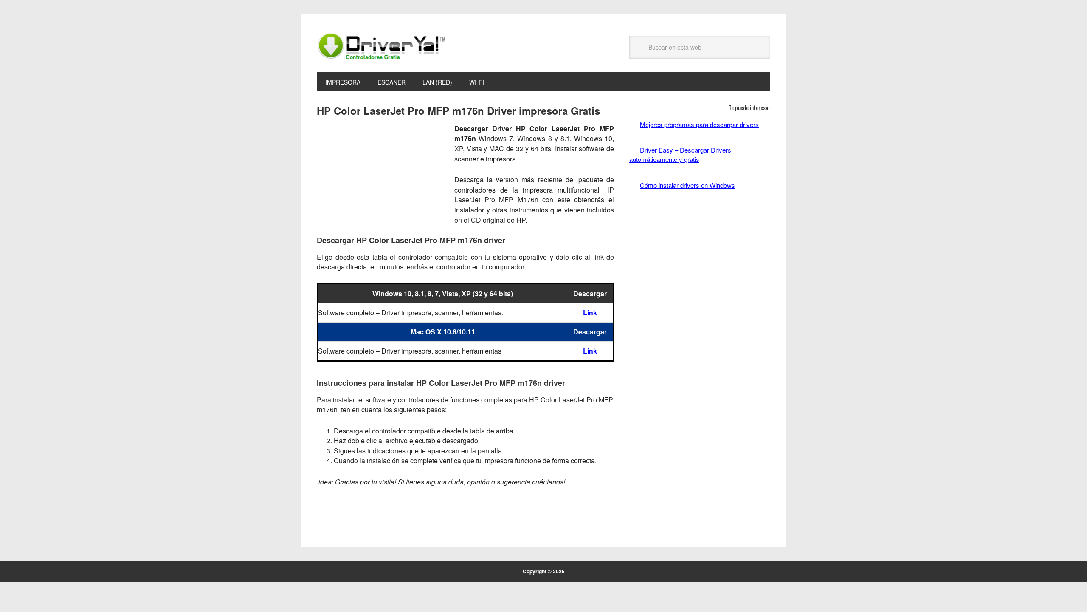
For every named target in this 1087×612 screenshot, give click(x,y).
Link (590, 312)
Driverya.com (382, 46)
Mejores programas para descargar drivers (699, 124)
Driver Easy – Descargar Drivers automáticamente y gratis (680, 154)
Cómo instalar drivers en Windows (687, 185)
